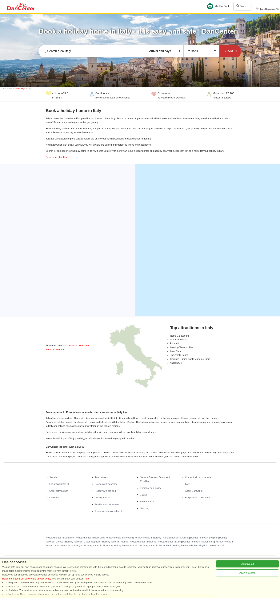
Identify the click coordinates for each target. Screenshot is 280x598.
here (87, 578)
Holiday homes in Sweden (119, 537)
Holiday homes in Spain (126, 545)
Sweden (59, 349)
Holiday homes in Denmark (60, 537)
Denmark (73, 345)
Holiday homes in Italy (169, 541)
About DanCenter (194, 491)
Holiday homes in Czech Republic (82, 541)
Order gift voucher (58, 491)
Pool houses (101, 477)
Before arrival (147, 501)
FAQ (187, 484)
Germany (84, 345)
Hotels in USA (217, 545)
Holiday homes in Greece (143, 541)
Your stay (145, 508)
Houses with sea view (106, 484)
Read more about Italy (57, 157)
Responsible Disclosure (197, 497)
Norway (50, 349)
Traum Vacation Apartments (109, 511)
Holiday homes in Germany (90, 537)
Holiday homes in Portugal (68, 545)
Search (243, 6)
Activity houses (102, 497)
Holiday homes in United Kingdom (190, 545)
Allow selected (247, 572)
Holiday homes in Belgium (204, 537)
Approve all (247, 564)
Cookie (143, 494)
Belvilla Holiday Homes (107, 504)
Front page (20, 88)
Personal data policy (150, 488)
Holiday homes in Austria (176, 537)
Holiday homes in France (115, 541)
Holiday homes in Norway (147, 537)
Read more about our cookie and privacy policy (26, 578)
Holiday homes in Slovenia (98, 545)
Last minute (55, 497)
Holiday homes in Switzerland (155, 545)
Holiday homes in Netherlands (198, 541)
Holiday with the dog (105, 491)
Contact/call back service (198, 477)
